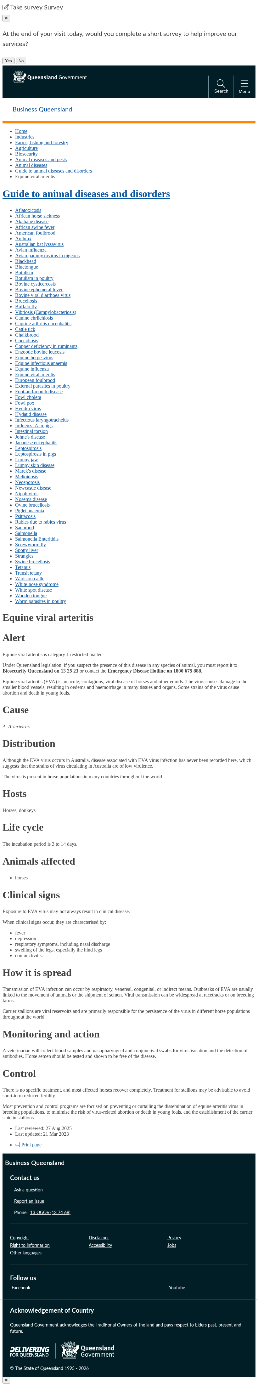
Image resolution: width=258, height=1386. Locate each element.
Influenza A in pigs (34, 425)
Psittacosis (25, 516)
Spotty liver (26, 550)
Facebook (21, 1288)
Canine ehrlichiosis (34, 318)
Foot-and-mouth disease (39, 391)
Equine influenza (32, 369)
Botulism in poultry (34, 278)
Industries (24, 136)
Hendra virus (28, 408)
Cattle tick (25, 329)
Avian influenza (31, 250)
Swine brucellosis (32, 561)
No (21, 61)
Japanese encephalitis (36, 442)
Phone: (42, 1213)
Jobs (171, 1245)
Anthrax (23, 238)
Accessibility (100, 1245)
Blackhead (25, 261)
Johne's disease (30, 437)
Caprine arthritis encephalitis (43, 323)
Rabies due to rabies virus (40, 522)
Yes (8, 61)
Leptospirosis (28, 448)
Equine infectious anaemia (41, 363)
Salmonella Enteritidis (37, 539)
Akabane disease (31, 221)
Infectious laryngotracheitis (42, 420)
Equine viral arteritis (35, 374)
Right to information (30, 1245)
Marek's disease (30, 471)
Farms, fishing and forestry (41, 142)
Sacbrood (24, 527)
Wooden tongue (31, 595)
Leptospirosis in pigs (35, 454)
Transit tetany (28, 573)
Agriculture (26, 148)
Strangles (24, 556)
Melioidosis (26, 476)
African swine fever (34, 227)
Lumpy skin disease (34, 465)
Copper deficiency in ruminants (46, 346)
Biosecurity (26, 153)
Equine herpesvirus (34, 357)
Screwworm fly (30, 544)
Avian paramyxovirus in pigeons (47, 255)
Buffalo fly (26, 306)
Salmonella (26, 533)
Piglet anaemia (29, 510)
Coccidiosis (26, 340)
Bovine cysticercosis (35, 284)
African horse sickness (37, 216)
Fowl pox (24, 403)
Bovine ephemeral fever (39, 289)
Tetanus (23, 567)
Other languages (26, 1253)
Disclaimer (99, 1238)
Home (21, 131)
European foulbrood (35, 380)
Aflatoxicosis (28, 210)
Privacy (174, 1238)
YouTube (177, 1288)
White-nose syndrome (37, 584)
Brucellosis (26, 301)
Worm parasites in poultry (40, 601)
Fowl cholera (28, 397)
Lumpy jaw (26, 459)
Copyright (19, 1238)
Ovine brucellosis (32, 505)
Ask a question (28, 1190)
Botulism (24, 272)
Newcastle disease (33, 488)
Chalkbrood (27, 335)
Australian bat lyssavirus (39, 244)
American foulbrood (35, 233)
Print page (31, 1144)
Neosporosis (27, 482)
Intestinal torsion (31, 431)
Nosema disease (31, 499)
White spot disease (33, 590)
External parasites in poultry (42, 386)
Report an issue (29, 1201)
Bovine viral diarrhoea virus (42, 295)
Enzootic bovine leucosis (39, 352)
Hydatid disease (31, 414)
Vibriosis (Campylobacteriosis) (45, 312)
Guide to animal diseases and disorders (53, 170)
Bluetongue (26, 267)
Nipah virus (26, 493)
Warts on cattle (29, 578)
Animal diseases (31, 165)
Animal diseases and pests (41, 159)
